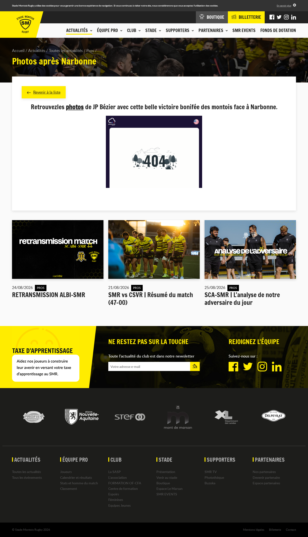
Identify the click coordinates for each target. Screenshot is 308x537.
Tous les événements (27, 477)
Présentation (165, 471)
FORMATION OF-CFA (124, 483)
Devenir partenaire (266, 477)
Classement (68, 488)
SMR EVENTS (244, 30)
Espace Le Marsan (169, 488)
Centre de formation (123, 488)
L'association (117, 477)
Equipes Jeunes (119, 505)
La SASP (114, 471)
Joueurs (66, 471)
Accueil (18, 50)
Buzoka (210, 483)
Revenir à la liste (46, 92)
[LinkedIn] (293, 17)
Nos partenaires (264, 471)
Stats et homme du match (79, 483)
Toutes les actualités (66, 50)
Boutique (163, 483)
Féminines (115, 499)
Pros (90, 50)
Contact (291, 529)
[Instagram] (286, 17)
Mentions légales (253, 529)
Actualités (36, 50)
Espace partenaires (266, 483)
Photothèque (214, 477)
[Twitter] (279, 17)
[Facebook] (272, 17)
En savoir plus (284, 5)
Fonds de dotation (278, 30)
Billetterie (275, 529)
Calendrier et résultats (76, 477)
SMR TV (211, 471)
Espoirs (113, 494)
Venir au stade (166, 477)
